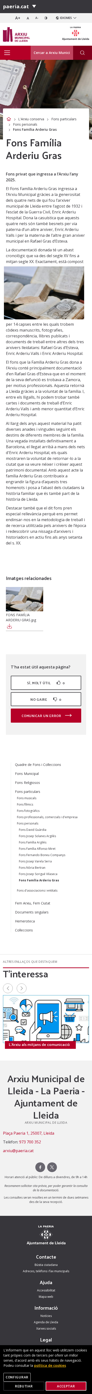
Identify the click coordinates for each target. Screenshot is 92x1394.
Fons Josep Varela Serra (35, 861)
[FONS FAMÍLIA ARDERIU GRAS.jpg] (24, 599)
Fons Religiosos (27, 782)
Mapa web (46, 1297)
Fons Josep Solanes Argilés (37, 836)
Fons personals (25, 124)
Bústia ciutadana (46, 1265)
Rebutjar (24, 1386)
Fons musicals (26, 798)
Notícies (46, 1316)
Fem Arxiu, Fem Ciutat (32, 903)
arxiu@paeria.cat (18, 1150)
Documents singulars (32, 912)
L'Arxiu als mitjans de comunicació (39, 1044)
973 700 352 (30, 1142)
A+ (17, 18)
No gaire (46, 699)
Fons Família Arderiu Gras (39, 880)
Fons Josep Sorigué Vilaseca (38, 874)
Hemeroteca (25, 921)
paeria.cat (16, 6)
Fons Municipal (27, 773)
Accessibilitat (46, 1290)
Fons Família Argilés (32, 842)
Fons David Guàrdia (32, 830)
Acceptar (66, 1386)
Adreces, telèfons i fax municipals (46, 1271)
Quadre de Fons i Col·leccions (38, 764)
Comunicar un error (42, 716)
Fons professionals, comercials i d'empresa (47, 817)
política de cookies (50, 1365)
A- (37, 18)
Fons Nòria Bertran (32, 868)
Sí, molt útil (46, 683)
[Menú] (34, 6)
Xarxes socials (46, 1328)
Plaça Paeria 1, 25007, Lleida (28, 1133)
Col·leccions (24, 930)
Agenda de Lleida (46, 1322)
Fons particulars (64, 119)
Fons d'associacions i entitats (37, 890)
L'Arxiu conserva (31, 119)
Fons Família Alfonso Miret (37, 849)
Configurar (17, 1377)
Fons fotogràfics (28, 811)
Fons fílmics (25, 804)
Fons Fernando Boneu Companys (42, 855)
